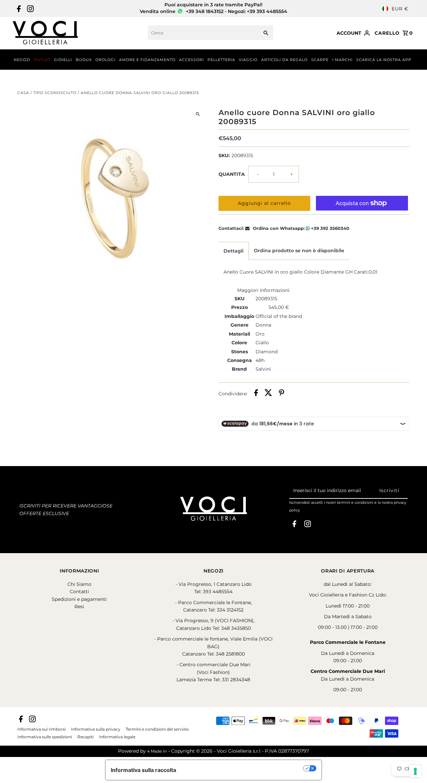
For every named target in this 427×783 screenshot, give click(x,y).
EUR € (400, 9)
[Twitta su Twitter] (268, 393)
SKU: (224, 155)
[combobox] (202, 32)
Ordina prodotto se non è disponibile (299, 251)
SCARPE (320, 59)
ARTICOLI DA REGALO (284, 59)
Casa (23, 92)
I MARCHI (342, 59)
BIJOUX (84, 59)
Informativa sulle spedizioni (44, 737)
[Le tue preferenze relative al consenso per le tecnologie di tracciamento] (415, 771)
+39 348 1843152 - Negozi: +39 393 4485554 (235, 11)
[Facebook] (18, 8)
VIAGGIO (248, 59)
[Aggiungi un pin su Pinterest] (281, 393)
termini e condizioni (355, 502)
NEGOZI (22, 59)
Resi (79, 607)
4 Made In (157, 751)
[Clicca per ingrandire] (197, 113)
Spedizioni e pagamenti (79, 599)
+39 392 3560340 (329, 228)
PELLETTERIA (221, 59)
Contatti (79, 592)
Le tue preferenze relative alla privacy (243, 768)
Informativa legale (117, 737)
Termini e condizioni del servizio (157, 729)
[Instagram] (29, 8)
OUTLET (42, 59)
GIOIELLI (63, 59)
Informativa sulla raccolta (143, 770)
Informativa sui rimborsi (41, 729)
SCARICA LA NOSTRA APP (383, 59)
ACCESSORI (191, 59)
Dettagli (234, 251)
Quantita (232, 174)
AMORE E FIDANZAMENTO (147, 59)
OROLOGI (105, 59)
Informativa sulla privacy (95, 729)
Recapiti (85, 737)
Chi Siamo (79, 584)
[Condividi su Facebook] (256, 393)
